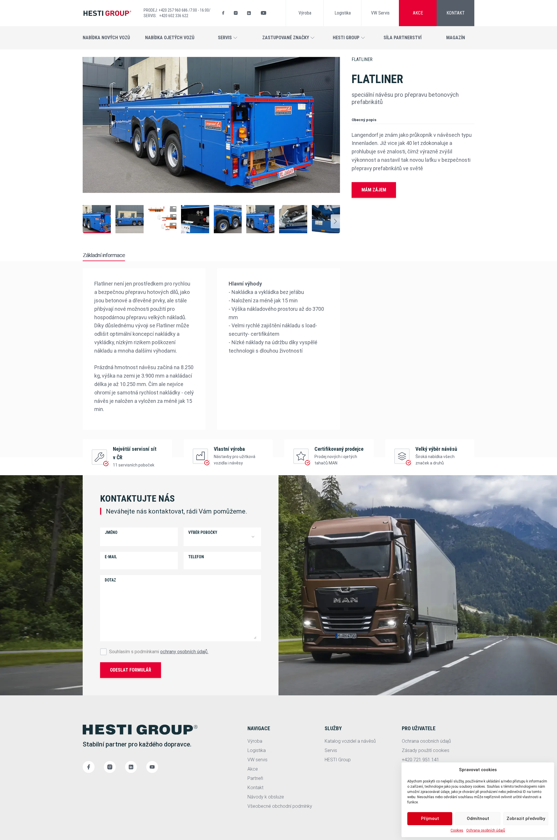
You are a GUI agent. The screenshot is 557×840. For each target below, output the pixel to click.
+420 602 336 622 (173, 15)
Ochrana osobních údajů (485, 830)
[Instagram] (236, 13)
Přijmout (430, 818)
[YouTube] (263, 13)
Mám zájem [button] (373, 190)
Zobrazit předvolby (526, 818)
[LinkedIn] (249, 13)
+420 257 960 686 (174, 10)
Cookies (457, 830)
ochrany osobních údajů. (184, 651)
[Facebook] (223, 13)
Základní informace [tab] (104, 255)
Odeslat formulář (130, 670)
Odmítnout (478, 818)
